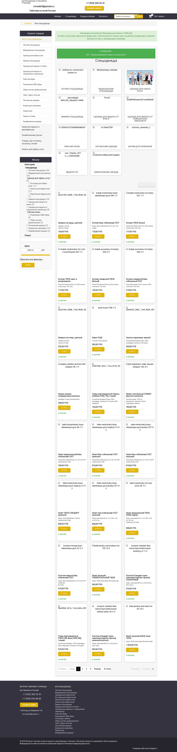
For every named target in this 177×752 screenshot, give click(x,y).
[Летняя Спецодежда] (72, 78)
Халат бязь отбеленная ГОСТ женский (139, 455)
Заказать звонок (94, 8)
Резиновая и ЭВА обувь (64, 716)
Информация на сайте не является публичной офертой (42, 744)
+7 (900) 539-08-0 (31, 698)
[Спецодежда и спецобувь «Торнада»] (37, 2)
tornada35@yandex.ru (43, 6)
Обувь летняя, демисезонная (34, 90)
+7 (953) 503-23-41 (95, 3)
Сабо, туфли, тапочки (31, 95)
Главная (27, 23)
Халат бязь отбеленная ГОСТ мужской (105, 455)
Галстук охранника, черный (138, 337)
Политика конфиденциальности (77, 744)
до (32, 250)
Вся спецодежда (32, 39)
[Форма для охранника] (140, 135)
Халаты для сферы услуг (33, 149)
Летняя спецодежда (31, 45)
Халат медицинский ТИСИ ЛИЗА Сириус (138, 514)
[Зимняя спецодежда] (72, 105)
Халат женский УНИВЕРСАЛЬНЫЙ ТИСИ (103, 576)
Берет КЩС (97, 337)
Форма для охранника (140, 146)
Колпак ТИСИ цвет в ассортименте (67, 280)
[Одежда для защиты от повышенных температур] (140, 105)
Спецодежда (31, 168)
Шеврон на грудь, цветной (70, 223)
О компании (70, 16)
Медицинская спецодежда (106, 90)
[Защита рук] (72, 161)
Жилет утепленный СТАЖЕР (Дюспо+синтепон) (138, 395)
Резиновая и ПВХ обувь (32, 84)
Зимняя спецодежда (72, 117)
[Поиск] (49, 239)
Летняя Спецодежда (72, 89)
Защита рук (72, 172)
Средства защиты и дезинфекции (30, 128)
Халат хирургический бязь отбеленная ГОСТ (70, 455)
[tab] (36, 164)
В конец (107, 669)
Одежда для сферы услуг (140, 90)
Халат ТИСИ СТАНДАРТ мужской (68, 514)
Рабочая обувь (72, 146)
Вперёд (97, 669)
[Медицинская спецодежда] (106, 78)
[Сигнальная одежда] (106, 135)
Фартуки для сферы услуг (65, 700)
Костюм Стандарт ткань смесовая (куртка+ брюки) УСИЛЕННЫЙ (138, 577)
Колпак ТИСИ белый (135, 223)
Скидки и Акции (87, 16)
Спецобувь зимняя (62, 718)
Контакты (103, 16)
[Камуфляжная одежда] (106, 161)
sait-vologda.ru (151, 748)
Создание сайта (139, 748)
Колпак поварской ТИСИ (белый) (103, 280)
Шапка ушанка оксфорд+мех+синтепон (69, 395)
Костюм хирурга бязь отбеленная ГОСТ (68, 576)
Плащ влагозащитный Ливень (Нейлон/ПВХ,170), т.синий (105, 395)
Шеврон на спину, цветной (70, 337)
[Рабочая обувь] (72, 135)
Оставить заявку (29, 705)
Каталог (57, 16)
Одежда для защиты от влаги (106, 118)
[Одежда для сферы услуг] (140, 78)
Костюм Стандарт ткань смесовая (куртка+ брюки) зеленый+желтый (104, 638)
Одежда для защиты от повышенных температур (140, 119)
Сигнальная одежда (106, 146)
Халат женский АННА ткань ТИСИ (138, 637)
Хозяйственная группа (32, 135)
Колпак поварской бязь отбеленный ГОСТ (136, 280)
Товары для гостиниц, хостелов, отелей (32, 142)
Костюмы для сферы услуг (65, 697)
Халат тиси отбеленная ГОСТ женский (105, 514)
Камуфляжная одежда (106, 172)
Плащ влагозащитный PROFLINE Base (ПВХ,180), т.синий (70, 638)
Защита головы (29, 116)
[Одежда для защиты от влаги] (106, 105)
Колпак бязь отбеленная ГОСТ (105, 223)
